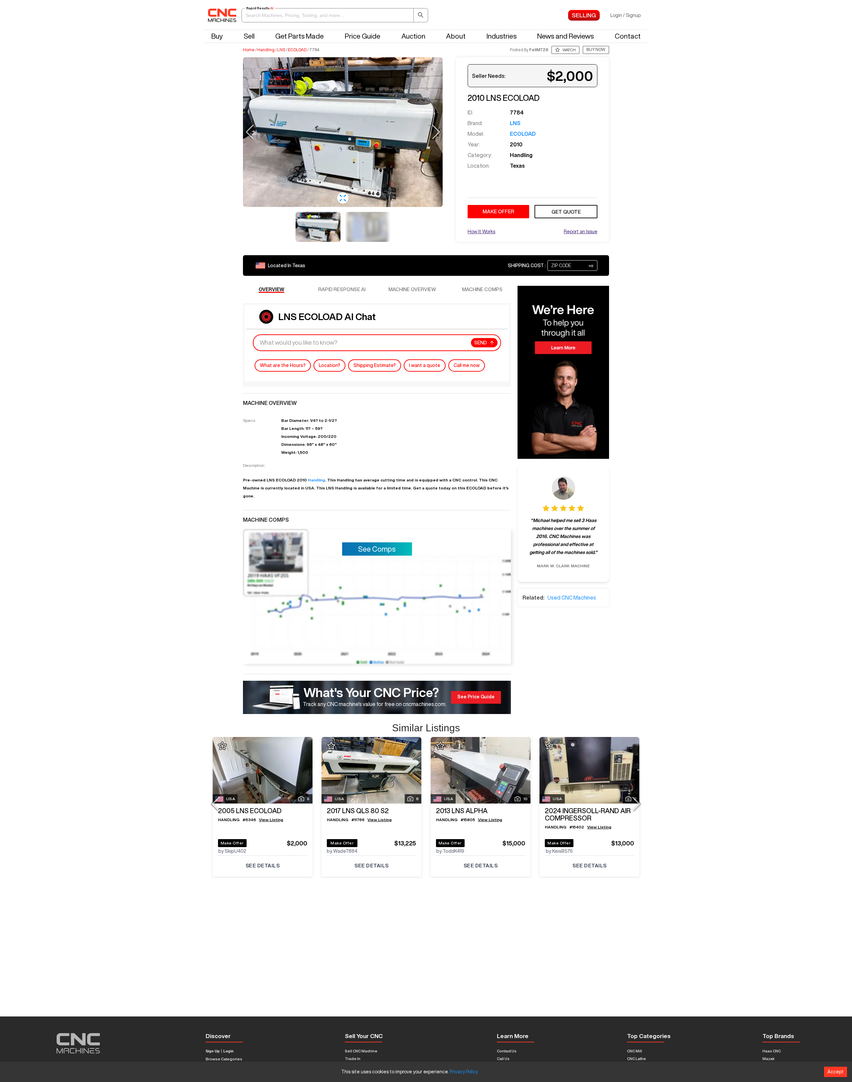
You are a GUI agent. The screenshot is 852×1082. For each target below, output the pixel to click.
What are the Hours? (283, 365)
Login (228, 1051)
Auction (413, 36)
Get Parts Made (299, 36)
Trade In (352, 1058)
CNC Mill (634, 1051)
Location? (329, 365)
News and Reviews (565, 36)
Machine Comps (482, 289)
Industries (502, 36)
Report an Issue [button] (580, 231)
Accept (835, 1071)
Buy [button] (217, 36)
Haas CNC (771, 1051)
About (456, 36)
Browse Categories (224, 1059)
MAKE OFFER (498, 211)
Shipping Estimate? (374, 365)
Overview (271, 289)
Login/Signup (625, 15)
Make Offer (232, 843)
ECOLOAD (297, 50)
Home (249, 50)
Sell (249, 36)
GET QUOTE (566, 211)
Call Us (503, 1058)
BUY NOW (595, 49)
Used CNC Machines (571, 597)
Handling (266, 50)
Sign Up (213, 1051)
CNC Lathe (636, 1058)
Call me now (467, 365)
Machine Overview (412, 289)
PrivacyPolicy (464, 1071)
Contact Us (507, 1051)
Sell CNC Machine (361, 1051)
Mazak (768, 1058)
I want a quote (424, 365)
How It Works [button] (481, 231)
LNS (281, 50)
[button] (335, 15)
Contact (628, 36)
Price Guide (362, 36)
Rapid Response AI (341, 289)
